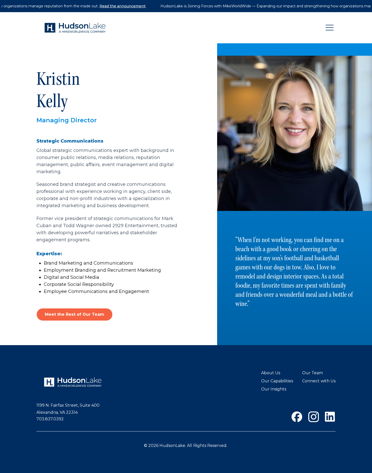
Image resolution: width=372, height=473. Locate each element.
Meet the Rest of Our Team (74, 314)
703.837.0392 (50, 419)
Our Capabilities (277, 381)
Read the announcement (112, 6)
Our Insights (273, 389)
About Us (270, 372)
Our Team (312, 372)
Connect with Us (319, 381)
